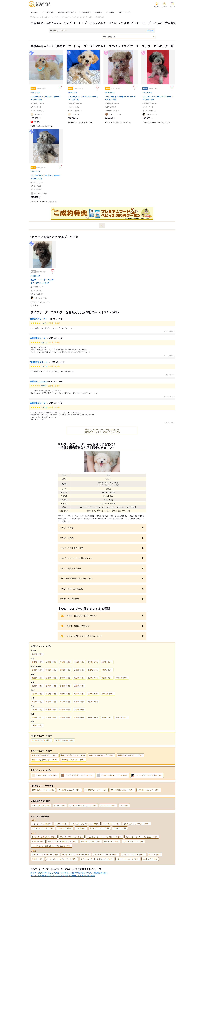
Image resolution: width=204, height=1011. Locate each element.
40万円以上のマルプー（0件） (149, 790)
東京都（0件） (107, 678)
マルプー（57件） (120, 828)
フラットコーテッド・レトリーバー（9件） (97, 859)
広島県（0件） (79, 701)
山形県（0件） (93, 662)
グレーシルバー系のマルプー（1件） (114, 775)
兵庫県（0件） (79, 693)
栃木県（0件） (51, 678)
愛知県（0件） (65, 686)
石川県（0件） (65, 670)
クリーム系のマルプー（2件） (47, 775)
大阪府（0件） (65, 693)
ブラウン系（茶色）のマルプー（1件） (79, 775)
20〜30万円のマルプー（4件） (96, 790)
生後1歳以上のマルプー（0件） (73, 759)
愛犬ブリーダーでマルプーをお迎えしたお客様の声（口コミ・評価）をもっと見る (102, 430)
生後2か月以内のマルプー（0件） (73, 755)
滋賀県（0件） (37, 693)
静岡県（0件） (51, 686)
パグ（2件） (124, 805)
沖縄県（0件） (37, 725)
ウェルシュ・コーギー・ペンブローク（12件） (104, 837)
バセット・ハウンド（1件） (133, 841)
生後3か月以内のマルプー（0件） (101, 755)
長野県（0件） (107, 670)
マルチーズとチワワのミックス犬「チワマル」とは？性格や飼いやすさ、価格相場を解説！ (69, 872)
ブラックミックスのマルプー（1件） (149, 775)
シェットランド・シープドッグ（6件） (62, 841)
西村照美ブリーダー (38, 318)
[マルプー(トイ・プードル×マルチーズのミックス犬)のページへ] (46, 89)
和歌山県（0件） (108, 693)
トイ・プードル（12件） (41, 805)
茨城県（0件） (37, 678)
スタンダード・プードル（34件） (105, 854)
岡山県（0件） (65, 701)
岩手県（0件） (51, 662)
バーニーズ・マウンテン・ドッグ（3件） (61, 859)
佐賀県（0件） (51, 717)
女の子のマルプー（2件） (64, 740)
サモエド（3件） (155, 854)
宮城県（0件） (65, 662)
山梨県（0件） (93, 670)
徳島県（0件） (37, 709)
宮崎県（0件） (107, 717)
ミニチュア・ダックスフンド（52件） (85, 824)
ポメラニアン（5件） (108, 805)
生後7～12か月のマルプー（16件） (45, 759)
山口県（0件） (93, 701)
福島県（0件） (107, 662)
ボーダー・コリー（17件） (91, 841)
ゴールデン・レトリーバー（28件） (45, 854)
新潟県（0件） (37, 670)
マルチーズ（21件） (64, 828)
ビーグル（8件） (38, 841)
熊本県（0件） (79, 717)
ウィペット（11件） (111, 841)
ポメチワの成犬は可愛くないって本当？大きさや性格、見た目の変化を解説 (63, 875)
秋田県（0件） (79, 662)
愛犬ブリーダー (34, 17)
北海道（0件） (37, 654)
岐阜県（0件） (37, 686)
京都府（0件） (51, 693)
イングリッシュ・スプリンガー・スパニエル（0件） (51, 846)
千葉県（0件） (93, 678)
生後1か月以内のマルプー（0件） (44, 755)
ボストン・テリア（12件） (100, 828)
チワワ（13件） (60, 805)
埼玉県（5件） (79, 678)
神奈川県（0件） (122, 678)
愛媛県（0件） (65, 709)
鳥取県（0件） (37, 701)
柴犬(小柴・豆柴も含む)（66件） (44, 837)
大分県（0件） (93, 717)
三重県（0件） (79, 686)
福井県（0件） (79, 670)
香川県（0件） (51, 709)
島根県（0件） (51, 701)
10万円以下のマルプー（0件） (43, 790)
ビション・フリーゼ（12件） (43, 828)
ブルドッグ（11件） (150, 859)
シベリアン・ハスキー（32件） (133, 854)
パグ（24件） (81, 828)
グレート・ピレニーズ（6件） (128, 859)
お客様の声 (98, 12)
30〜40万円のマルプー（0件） (122, 790)
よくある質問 (110, 12)
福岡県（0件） (37, 717)
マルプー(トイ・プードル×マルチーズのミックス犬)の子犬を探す (72, 17)
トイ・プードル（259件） (41, 824)
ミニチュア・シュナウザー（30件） (136, 824)
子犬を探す (34, 12)
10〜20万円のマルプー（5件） (69, 790)
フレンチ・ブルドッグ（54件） (71, 837)
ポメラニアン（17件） (111, 824)
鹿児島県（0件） (122, 717)
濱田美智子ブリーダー (39, 362)
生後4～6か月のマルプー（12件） (130, 755)
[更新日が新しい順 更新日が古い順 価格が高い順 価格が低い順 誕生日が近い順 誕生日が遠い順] (128, 36)
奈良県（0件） (93, 693)
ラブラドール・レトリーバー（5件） (76, 854)
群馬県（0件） (65, 678)
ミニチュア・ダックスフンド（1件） (83, 805)
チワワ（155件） (61, 824)
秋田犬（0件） (37, 859)
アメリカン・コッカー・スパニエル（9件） (141, 837)
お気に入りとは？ (125, 12)
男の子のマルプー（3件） (41, 740)
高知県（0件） (79, 709)
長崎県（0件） (65, 717)
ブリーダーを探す (48, 12)
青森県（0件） (37, 662)
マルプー (44, 323)
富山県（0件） (51, 670)
